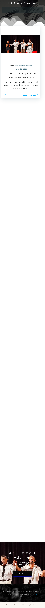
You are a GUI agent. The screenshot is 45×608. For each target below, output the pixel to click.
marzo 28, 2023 (21, 69)
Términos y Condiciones (30, 605)
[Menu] (23, 10)
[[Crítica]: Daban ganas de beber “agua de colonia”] (20, 44)
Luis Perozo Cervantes (23, 66)
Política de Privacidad (13, 605)
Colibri (34, 594)
